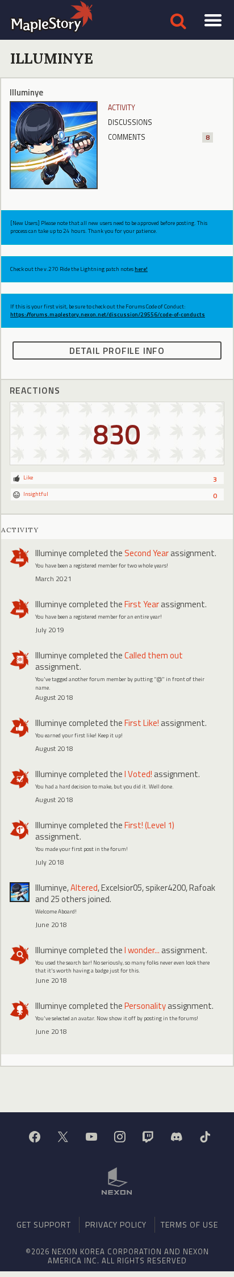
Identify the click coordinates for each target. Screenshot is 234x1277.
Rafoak (202, 887)
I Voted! (138, 774)
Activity (121, 107)
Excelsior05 (121, 887)
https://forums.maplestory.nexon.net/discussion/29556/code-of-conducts (107, 314)
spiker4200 (165, 887)
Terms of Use (189, 1224)
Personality (145, 1005)
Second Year (146, 553)
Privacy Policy (116, 1224)
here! (141, 269)
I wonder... (142, 950)
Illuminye (51, 553)
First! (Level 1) (149, 825)
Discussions (130, 122)
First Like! (141, 722)
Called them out (153, 655)
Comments (159, 137)
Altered (84, 887)
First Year (141, 604)
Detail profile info (117, 350)
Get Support (43, 1224)
